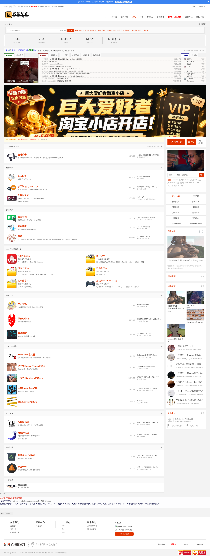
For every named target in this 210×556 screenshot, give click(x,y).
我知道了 (9, 462)
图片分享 (100, 204)
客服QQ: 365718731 (48, 501)
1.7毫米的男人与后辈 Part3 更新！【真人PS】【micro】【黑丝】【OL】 (122, 210)
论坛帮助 (54, 6)
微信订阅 (93, 477)
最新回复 (202, 24)
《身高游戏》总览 (62, 78)
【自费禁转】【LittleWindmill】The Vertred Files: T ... (65, 69)
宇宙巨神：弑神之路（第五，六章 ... (148, 325)
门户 (105, 17)
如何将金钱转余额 (143, 252)
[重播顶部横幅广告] (203, 50)
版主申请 (48, 6)
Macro (92, 30)
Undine (149, 305)
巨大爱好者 (5, 24)
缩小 (114, 30)
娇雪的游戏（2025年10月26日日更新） (188, 312)
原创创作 (22, 267)
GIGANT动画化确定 (143, 175)
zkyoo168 (144, 255)
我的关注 (124, 17)
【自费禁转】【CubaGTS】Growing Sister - (186, 209)
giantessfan (109, 30)
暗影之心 (189, 59)
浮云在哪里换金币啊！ (144, 124)
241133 (146, 351)
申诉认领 (9, 396)
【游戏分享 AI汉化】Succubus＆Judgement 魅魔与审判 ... (73, 74)
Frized (143, 385)
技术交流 (9, 244)
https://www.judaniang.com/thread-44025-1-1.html (32, 449)
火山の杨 (98, 30)
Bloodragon (190, 81)
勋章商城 (188, 17)
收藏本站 (27, 6)
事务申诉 (22, 415)
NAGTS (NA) (53, 61)
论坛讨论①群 (177, 374)
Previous (202, 179)
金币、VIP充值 (174, 17)
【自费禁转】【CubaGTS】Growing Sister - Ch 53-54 (65, 59)
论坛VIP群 (194, 374)
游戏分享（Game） (105, 229)
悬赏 (20, 184)
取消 (2, 462)
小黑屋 (185, 492)
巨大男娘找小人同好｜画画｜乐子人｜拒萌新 (68, 71)
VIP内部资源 (24, 204)
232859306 (189, 78)
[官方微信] (10, 6)
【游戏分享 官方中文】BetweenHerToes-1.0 (184, 294)
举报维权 (161, 492)
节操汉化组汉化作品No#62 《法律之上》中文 (189, 348)
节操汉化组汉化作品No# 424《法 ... (148, 370)
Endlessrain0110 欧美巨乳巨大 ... (147, 303)
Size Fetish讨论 (12, 294)
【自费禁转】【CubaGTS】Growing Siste (175, 256)
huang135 (114, 39)
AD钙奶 (189, 76)
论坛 (134, 17)
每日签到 (34, 6)
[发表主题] (176, 90)
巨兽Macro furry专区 (28, 336)
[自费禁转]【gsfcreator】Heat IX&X (189, 330)
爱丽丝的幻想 (151, 147)
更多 (202, 225)
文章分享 (22, 229)
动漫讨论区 (23, 143)
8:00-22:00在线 (124, 482)
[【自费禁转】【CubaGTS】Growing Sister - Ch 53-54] (185, 195)
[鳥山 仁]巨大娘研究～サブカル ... (148, 404)
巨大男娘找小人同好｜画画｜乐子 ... (148, 135)
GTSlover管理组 (12, 95)
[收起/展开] (161, 95)
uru (133, 30)
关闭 (208, 1)
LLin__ (143, 127)
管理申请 (13, 477)
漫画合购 (175, 150)
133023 (188, 66)
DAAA (146, 105)
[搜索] (70, 30)
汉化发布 (9, 362)
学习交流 (22, 252)
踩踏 (118, 30)
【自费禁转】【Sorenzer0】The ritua (189, 321)
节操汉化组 (23, 370)
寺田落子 (128, 30)
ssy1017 (149, 167)
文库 (63, 480)
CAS (148, 187)
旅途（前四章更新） (26, 235)
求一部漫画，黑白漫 (143, 185)
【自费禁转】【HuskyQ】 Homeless (31, 210)
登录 (194, 6)
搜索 (170, 123)
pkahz (144, 327)
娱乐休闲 (9, 116)
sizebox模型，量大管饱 (144, 281)
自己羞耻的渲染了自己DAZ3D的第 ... (149, 267)
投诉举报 (61, 6)
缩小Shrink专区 (175, 172)
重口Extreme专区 (26, 350)
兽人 (136, 30)
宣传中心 (200, 17)
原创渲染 (175, 166)
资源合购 (22, 165)
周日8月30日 (200, 90)
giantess (81, 30)
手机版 (173, 492)
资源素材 (22, 281)
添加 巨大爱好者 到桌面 (123, 2)
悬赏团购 (9, 158)
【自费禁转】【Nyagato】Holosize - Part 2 (189, 303)
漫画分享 (22, 216)
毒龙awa (189, 71)
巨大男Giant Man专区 (28, 326)
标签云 (150, 17)
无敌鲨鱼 (146, 269)
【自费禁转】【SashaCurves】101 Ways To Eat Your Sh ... (66, 76)
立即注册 (201, 6)
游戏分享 (195, 161)
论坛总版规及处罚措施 (39, 51)
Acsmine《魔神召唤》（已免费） (147, 383)
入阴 (103, 30)
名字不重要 (190, 61)
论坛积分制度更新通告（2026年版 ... (148, 103)
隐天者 (188, 64)
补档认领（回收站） (28, 403)
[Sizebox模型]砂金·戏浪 (63, 66)
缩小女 (140, 30)
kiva (148, 177)
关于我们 (13, 474)
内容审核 (41, 6)
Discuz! (14, 501)
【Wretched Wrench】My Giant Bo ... (148, 337)
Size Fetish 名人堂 (26, 303)
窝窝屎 (150, 406)
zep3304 (146, 317)
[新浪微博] (6, 6)
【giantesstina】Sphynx (56, 64)
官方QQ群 (93, 474)
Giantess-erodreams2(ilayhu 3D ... (147, 165)
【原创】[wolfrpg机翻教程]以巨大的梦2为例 (189, 339)
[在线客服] (14, 6)
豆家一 (149, 284)
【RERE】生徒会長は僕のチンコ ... (148, 314)
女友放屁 (140, 349)
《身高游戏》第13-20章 (63, 81)
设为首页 (20, 6)
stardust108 (147, 417)
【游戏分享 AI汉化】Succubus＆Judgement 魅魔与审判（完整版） (119, 235)
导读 (141, 17)
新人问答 (22, 124)
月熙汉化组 (23, 381)
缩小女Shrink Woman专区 (30, 314)
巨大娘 (87, 30)
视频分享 (100, 216)
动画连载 (26, 149)
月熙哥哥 (24, 387)
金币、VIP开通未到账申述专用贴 (147, 415)
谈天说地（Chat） (27, 134)
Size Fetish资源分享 (13, 197)
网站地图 (200, 492)
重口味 (146, 30)
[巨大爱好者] (17, 18)
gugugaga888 (190, 74)
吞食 (122, 30)
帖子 (61, 30)
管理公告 (22, 103)
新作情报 (22, 174)
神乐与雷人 (140, 145)
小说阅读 (160, 17)
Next (199, 179)
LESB (144, 137)
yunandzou (189, 69)
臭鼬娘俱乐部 (22, 433)
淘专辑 (114, 17)
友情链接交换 (14, 480)
